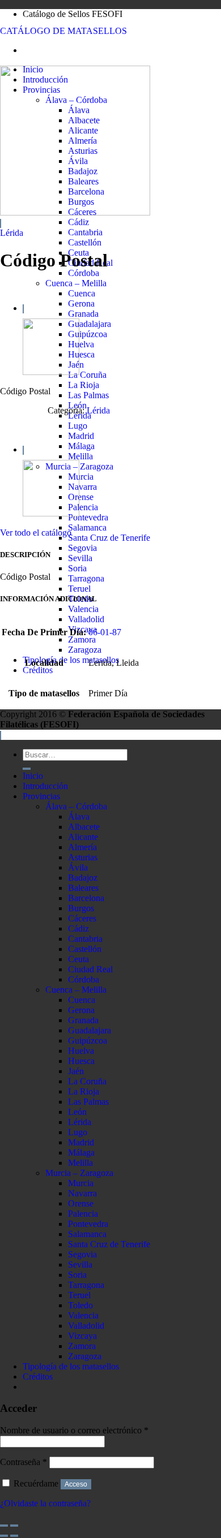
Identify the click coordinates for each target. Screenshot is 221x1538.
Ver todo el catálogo (35, 532)
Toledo (80, 1305)
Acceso (76, 1484)
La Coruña (87, 375)
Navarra (82, 487)
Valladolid (86, 619)
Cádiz (78, 222)
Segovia (82, 548)
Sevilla (80, 558)
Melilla (80, 456)
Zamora (82, 639)
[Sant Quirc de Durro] (51, 372)
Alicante (83, 837)
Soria (77, 568)
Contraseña (23, 1462)
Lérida (11, 233)
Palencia (83, 507)
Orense (81, 497)
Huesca (81, 354)
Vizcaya (82, 1336)
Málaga (81, 446)
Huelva (81, 344)
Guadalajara (89, 324)
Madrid (81, 436)
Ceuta (78, 959)
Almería (82, 847)
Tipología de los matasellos (71, 660)
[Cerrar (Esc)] (4, 1525)
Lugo (77, 425)
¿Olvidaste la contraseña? (45, 1503)
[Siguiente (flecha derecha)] (14, 1536)
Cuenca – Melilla (76, 283)
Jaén (76, 1071)
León (77, 1112)
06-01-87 (104, 632)
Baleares (83, 888)
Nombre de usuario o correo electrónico (74, 1430)
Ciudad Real (90, 969)
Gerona (81, 303)
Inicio (33, 776)
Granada (83, 313)
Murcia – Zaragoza (79, 466)
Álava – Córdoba (76, 806)
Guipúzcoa (87, 334)
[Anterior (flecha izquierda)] (4, 1536)
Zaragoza (84, 649)
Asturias (82, 857)
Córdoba (83, 273)
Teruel (79, 588)
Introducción (45, 786)
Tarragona (86, 578)
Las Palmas (88, 395)
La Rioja (83, 385)
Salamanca (87, 527)
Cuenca (81, 293)
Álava (79, 816)
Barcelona (86, 898)
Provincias (41, 796)
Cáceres (82, 918)
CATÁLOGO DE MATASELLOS (63, 31)
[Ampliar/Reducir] (14, 1525)
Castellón (84, 242)
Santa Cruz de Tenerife (109, 537)
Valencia (83, 609)
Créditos (38, 670)
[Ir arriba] (0, 735)
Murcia (81, 476)
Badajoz (82, 877)
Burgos (81, 908)
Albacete (84, 827)
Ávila (78, 867)
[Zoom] (0, 223)
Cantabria (85, 232)
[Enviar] (27, 769)
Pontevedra (88, 517)
